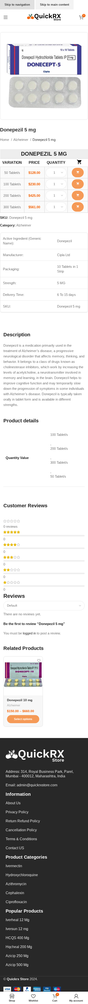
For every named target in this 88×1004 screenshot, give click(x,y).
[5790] (78, 195)
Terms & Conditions (21, 839)
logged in (29, 633)
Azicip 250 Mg (17, 956)
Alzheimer (21, 140)
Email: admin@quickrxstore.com (31, 785)
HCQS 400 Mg (17, 938)
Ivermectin (14, 866)
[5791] (78, 207)
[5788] (78, 172)
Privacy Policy (17, 812)
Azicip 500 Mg (17, 965)
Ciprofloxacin (16, 902)
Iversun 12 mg (17, 929)
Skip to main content (54, 4)
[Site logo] (44, 17)
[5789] (78, 184)
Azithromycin (16, 884)
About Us (13, 803)
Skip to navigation (17, 4)
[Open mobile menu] (5, 17)
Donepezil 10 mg (19, 700)
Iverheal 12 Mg (17, 920)
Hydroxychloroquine (22, 875)
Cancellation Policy (21, 830)
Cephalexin (15, 893)
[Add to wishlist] (39, 660)
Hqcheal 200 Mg (19, 947)
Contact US (15, 848)
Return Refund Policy (23, 821)
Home (5, 140)
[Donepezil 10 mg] (23, 675)
